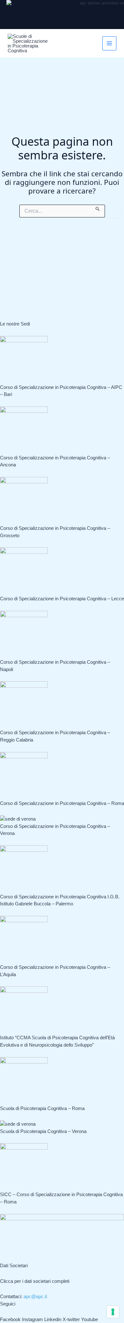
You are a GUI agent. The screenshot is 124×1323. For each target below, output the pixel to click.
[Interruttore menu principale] (109, 43)
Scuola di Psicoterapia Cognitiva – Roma (42, 1108)
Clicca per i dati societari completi (34, 1281)
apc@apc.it (35, 1296)
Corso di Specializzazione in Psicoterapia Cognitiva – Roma (62, 803)
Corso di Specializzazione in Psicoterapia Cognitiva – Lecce (62, 598)
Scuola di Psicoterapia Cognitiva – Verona (43, 1131)
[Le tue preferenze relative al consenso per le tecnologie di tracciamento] (113, 1312)
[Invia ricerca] (97, 208)
